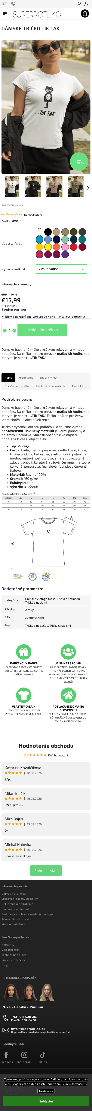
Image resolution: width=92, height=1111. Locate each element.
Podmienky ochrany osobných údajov (27, 914)
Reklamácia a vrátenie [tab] (51, 386)
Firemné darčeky (13, 960)
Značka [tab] (48, 377)
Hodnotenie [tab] (25, 377)
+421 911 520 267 (24, 1017)
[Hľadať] (79, 4)
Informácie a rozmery (16, 284)
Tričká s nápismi (36, 602)
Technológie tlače (14, 954)
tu (84, 1084)
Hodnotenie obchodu (46, 745)
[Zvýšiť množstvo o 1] (14, 331)
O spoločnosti (11, 949)
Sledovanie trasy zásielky (19, 898)
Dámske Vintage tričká (40, 599)
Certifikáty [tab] (79, 386)
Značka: (9, 221)
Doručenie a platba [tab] (17, 386)
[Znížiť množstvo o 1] (5, 331)
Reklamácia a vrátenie (17, 903)
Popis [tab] (8, 377)
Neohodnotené (33, 214)
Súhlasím (46, 1101)
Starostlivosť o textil (16, 919)
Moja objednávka (13, 924)
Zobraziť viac (46, 870)
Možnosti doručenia (72, 316)
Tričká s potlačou (68, 599)
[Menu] (5, 12)
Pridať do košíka (42, 330)
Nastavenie (46, 1091)
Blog (4, 965)
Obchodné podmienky (16, 909)
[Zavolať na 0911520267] (14, 4)
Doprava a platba (13, 893)
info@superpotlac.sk (28, 1028)
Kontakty (8, 944)
